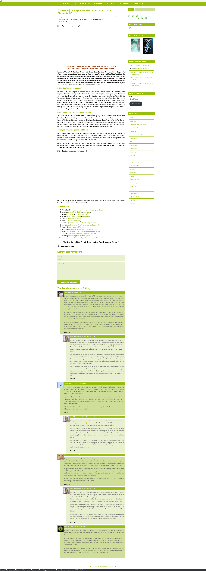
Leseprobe (133, 172)
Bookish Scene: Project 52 (138, 124)
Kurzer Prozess (134, 162)
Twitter (85, 210)
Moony (69, 455)
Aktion (66, 17)
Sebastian (76, 336)
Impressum (138, 4)
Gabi (68, 292)
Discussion (133, 138)
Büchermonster (75, 210)
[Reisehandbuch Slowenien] (135, 52)
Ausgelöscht (65, 19)
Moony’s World (73, 227)
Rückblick (133, 190)
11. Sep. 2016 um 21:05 (88, 336)
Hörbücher (133, 152)
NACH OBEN (112, 566)
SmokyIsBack (99, 19)
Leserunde (72, 17)
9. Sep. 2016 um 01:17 (80, 383)
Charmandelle (74, 223)
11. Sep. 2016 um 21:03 (88, 417)
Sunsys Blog (72, 212)
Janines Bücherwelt (75, 238)
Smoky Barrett (90, 19)
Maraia (69, 383)
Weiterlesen (84, 570)
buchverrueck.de (73, 231)
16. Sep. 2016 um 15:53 (79, 527)
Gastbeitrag (133, 145)
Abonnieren (136, 104)
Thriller (65, 21)
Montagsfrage (134, 179)
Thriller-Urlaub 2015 (136, 193)
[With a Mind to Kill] (148, 54)
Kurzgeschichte (134, 166)
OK (76, 570)
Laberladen (70, 214)
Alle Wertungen (111, 4)
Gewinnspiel (133, 148)
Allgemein (133, 121)
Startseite (67, 4)
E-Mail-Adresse (134, 97)
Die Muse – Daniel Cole (143, 69)
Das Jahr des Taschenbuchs (138, 135)
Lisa (68, 527)
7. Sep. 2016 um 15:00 (78, 292)
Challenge (133, 131)
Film (131, 142)
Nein (78, 570)
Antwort (67, 332)
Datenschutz (126, 4)
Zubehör (132, 203)
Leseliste (132, 169)
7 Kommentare (119, 17)
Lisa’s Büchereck (72, 225)
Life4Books (71, 218)
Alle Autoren (80, 4)
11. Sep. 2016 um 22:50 (88, 488)
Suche (131, 9)
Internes (132, 159)
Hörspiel (132, 155)
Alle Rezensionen (95, 4)
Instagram (91, 210)
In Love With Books (75, 233)
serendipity (72, 236)
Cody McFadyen (74, 19)
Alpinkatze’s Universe (73, 216)
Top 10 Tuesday (135, 196)
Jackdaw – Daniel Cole (142, 65)
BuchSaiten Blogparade (137, 128)
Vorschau (133, 200)
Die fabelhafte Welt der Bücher (79, 229)
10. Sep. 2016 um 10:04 (80, 455)
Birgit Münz (133, 72)
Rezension (133, 186)
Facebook (99, 210)
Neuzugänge (134, 183)
